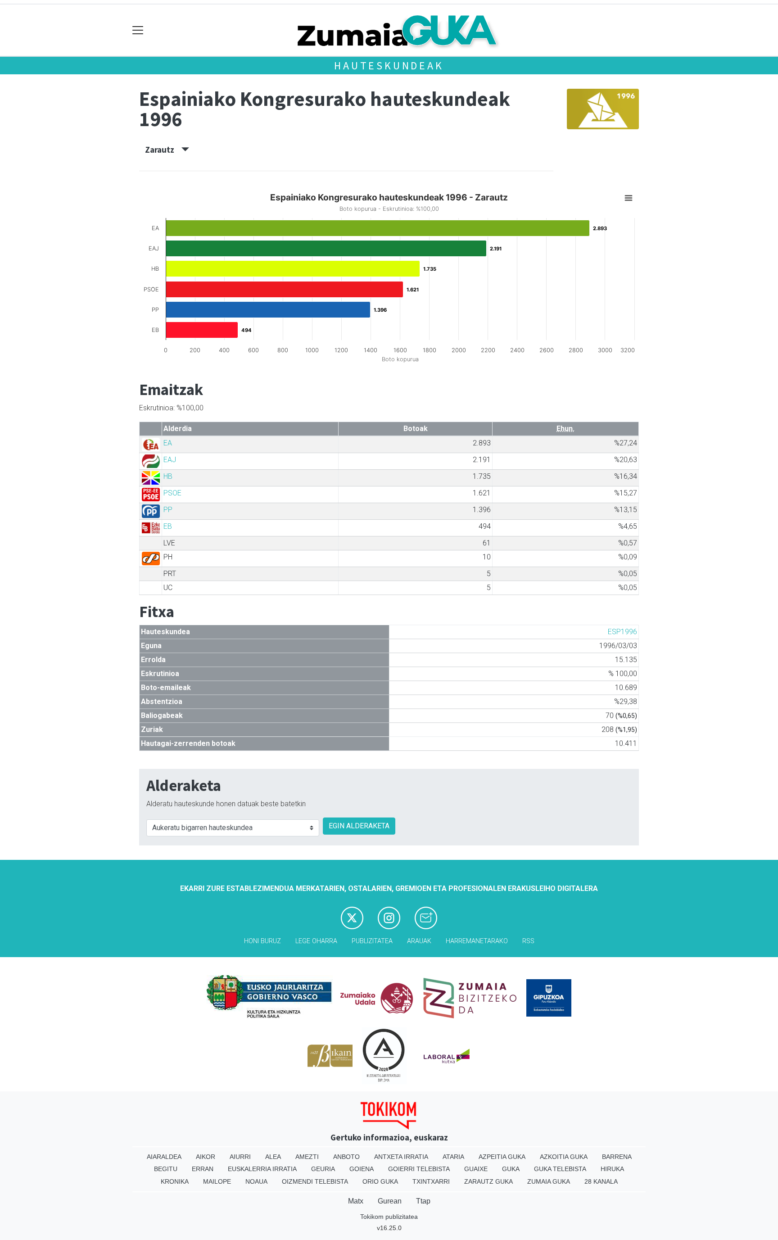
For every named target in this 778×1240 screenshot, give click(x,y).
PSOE (172, 493)
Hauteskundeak (388, 66)
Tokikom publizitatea (389, 1216)
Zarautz (163, 149)
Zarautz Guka (488, 1181)
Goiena (361, 1168)
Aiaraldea (164, 1156)
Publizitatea (372, 941)
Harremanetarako (477, 941)
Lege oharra (316, 941)
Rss (528, 941)
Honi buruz (262, 941)
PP (167, 509)
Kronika (175, 1181)
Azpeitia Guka (502, 1156)
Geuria (323, 1168)
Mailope (217, 1181)
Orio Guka (380, 1181)
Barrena (617, 1156)
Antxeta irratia (401, 1156)
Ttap (423, 1201)
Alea (273, 1156)
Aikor (205, 1156)
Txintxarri (431, 1181)
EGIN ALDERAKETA (359, 826)
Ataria (453, 1156)
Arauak (419, 941)
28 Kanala (601, 1181)
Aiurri (240, 1156)
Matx (355, 1201)
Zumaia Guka (548, 1181)
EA (167, 443)
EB (167, 526)
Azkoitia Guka (564, 1156)
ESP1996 (622, 631)
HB (167, 476)
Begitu (165, 1168)
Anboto (346, 1156)
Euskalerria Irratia (262, 1168)
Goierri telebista (419, 1168)
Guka (511, 1168)
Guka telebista (560, 1168)
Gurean (390, 1201)
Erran (202, 1168)
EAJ (169, 459)
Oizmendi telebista (315, 1181)
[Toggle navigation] (138, 30)
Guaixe (476, 1168)
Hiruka (612, 1168)
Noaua (256, 1181)
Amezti (307, 1156)
